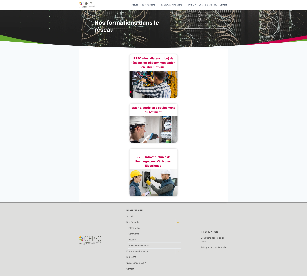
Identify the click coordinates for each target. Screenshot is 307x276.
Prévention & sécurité (138, 245)
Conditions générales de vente (212, 240)
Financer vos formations (138, 251)
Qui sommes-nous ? (208, 4)
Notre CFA (191, 4)
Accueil (135, 4)
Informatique (134, 228)
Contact (223, 4)
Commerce (133, 234)
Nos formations (133, 222)
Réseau (132, 239)
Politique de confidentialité (214, 247)
